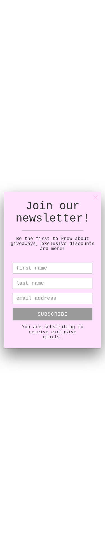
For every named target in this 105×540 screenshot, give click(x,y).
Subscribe (53, 314)
